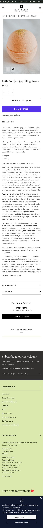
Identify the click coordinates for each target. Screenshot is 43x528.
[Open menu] (5, 8)
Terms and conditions (10, 425)
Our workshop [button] (9, 435)
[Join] (38, 374)
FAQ (3, 409)
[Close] (41, 498)
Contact (5, 406)
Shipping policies (9, 417)
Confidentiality (7, 421)
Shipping (9, 291)
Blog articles (7, 413)
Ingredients (10, 285)
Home (4, 16)
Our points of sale (8, 398)
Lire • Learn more (26, 512)
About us (5, 394)
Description (8, 122)
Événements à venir (9, 402)
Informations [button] (8, 387)
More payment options (11, 115)
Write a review (21, 316)
